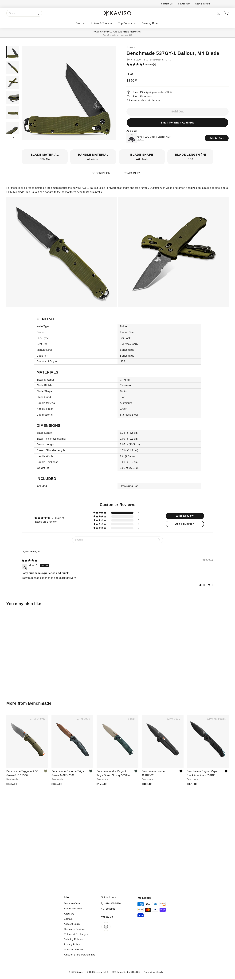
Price (129, 73)
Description (101, 173)
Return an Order (73, 908)
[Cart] (226, 13)
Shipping (131, 100)
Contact (68, 918)
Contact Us (166, 4)
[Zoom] (69, 93)
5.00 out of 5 (58, 518)
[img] (29, 560)
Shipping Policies (73, 939)
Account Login (72, 924)
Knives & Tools (100, 23)
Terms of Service (73, 949)
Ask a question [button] (184, 523)
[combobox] (24, 13)
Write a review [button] (185, 515)
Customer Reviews (74, 929)
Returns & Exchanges (76, 934)
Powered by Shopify (153, 972)
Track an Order (72, 903)
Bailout (94, 188)
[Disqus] (117, 844)
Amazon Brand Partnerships (79, 954)
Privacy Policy (72, 944)
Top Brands (125, 23)
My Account (184, 4)
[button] (134, 64)
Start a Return (202, 4)
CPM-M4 (11, 192)
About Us (69, 913)
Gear (79, 23)
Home (129, 47)
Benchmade (133, 59)
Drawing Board (150, 23)
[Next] (12, 137)
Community (132, 173)
